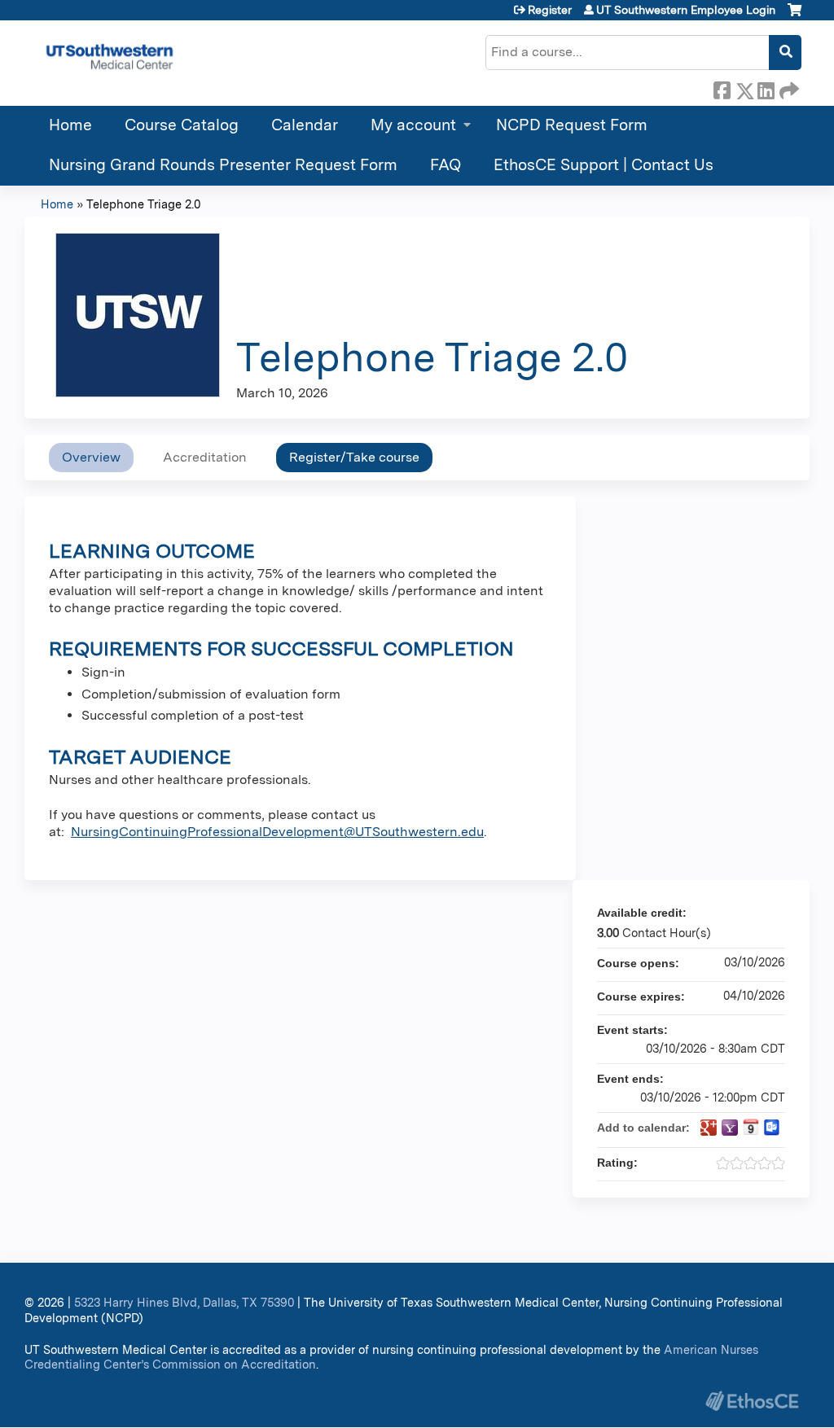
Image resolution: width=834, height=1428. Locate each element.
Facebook (721, 88)
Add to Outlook (772, 1127)
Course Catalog (182, 125)
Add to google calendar (708, 1127)
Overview (91, 457)
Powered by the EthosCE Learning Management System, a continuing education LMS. (752, 1401)
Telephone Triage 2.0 (143, 204)
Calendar (304, 125)
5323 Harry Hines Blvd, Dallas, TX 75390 (184, 1302)
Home (70, 125)
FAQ (445, 165)
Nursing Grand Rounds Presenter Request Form (223, 165)
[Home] (110, 56)
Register (550, 9)
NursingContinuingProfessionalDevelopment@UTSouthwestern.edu (277, 831)
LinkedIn (765, 88)
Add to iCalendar (751, 1127)
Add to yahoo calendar (730, 1127)
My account (413, 125)
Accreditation (205, 457)
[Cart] (794, 16)
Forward (787, 88)
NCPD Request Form (571, 125)
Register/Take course (354, 457)
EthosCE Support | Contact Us (603, 165)
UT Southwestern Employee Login (685, 9)
